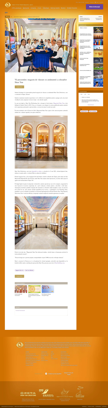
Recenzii (63, 7)
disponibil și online (37, 171)
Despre (27, 352)
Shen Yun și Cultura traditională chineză (69, 365)
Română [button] (101, 2)
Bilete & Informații (94, 7)
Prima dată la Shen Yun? (31, 354)
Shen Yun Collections (29, 270)
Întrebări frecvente (72, 7)
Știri (11, 16)
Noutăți (52, 354)
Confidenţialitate (98, 406)
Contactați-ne (92, 2)
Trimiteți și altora (19, 87)
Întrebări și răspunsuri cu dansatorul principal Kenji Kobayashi (85, 19)
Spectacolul (26, 7)
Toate (81, 94)
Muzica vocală (64, 357)
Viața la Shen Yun (29, 357)
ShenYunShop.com (59, 263)
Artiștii (39, 7)
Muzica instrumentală (65, 355)
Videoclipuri (46, 7)
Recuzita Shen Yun (64, 362)
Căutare (97, 2)
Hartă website (104, 406)
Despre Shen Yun (44, 355)
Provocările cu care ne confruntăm (33, 360)
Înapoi (8, 16)
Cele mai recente (55, 7)
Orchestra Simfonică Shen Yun (32, 355)
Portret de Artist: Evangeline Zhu (99, 19)
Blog (89, 94)
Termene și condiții (91, 406)
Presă (77, 2)
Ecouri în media (44, 360)
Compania (33, 7)
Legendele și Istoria (65, 363)
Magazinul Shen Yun (58, 103)
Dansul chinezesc (64, 354)
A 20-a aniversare (16, 7)
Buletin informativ (81, 2)
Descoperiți (87, 2)
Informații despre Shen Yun (31, 358)
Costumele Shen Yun (65, 358)
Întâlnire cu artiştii (29, 363)
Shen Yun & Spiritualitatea (31, 362)
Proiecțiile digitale (64, 360)
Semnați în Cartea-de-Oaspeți (68, 373)
